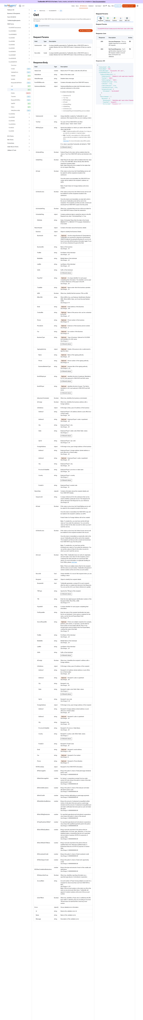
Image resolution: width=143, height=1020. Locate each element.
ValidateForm (14, 72)
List (12, 86)
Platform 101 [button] (10, 10)
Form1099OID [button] (12, 58)
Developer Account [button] (128, 6)
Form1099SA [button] (12, 124)
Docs (77, 6)
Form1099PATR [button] (13, 62)
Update (13, 79)
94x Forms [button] (10, 139)
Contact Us (118, 6)
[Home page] (35, 11)
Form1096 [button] (11, 131)
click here (74, 562)
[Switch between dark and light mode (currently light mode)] (137, 6)
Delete (13, 93)
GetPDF (13, 103)
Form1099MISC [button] (13, 34)
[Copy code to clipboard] (129, 28)
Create (13, 68)
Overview (13, 65)
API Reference (83, 6)
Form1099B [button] (12, 41)
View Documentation (98, 1)
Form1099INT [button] (12, 55)
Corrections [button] (10, 143)
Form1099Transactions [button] (15, 27)
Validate (13, 75)
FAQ (113, 6)
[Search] (20, 5)
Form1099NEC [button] (12, 31)
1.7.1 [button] (23, 6)
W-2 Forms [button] (10, 136)
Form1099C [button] (12, 48)
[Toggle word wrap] (126, 28)
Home (73, 6)
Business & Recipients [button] (13, 13)
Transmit (13, 96)
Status (12, 107)
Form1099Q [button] (12, 114)
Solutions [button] (91, 6)
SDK (104, 6)
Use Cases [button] (98, 6)
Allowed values (66, 147)
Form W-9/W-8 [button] (11, 17)
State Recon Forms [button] (12, 146)
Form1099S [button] (12, 120)
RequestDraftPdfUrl (16, 82)
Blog (109, 6)
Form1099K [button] (12, 38)
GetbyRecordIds (15, 110)
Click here (66, 141)
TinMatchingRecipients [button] (13, 20)
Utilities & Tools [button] (11, 150)
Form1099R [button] (12, 117)
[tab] (100, 19)
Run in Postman (86, 30)
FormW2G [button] (11, 127)
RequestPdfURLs (15, 100)
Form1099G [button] (12, 44)
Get (12, 89)
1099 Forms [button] (10, 24)
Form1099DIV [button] (12, 51)
